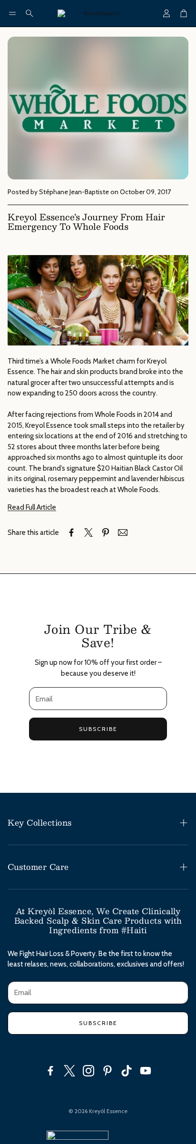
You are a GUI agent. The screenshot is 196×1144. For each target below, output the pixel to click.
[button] (12, 13)
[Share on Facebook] (71, 532)
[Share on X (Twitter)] (88, 532)
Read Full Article (32, 507)
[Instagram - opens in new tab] (88, 1070)
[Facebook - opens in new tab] (50, 1070)
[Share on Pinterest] (105, 532)
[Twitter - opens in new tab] (69, 1070)
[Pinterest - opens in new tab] (107, 1070)
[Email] (122, 532)
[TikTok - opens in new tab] (126, 1070)
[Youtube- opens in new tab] (145, 1070)
